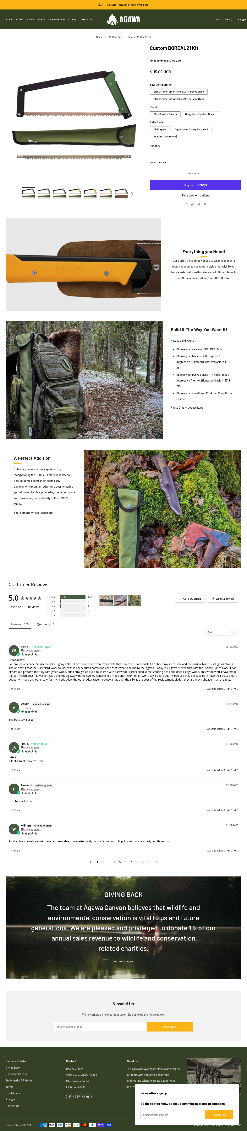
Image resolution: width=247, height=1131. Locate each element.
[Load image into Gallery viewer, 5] (90, 193)
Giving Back (13, 1067)
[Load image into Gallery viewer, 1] (28, 193)
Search (239, 21)
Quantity (155, 145)
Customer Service (17, 1074)
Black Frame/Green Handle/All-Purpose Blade (179, 91)
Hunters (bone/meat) (165, 136)
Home (99, 37)
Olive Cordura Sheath (165, 114)
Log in (216, 19)
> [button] (157, 862)
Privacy (10, 1099)
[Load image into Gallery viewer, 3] (59, 193)
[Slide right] (132, 194)
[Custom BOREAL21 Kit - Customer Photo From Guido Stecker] (120, 600)
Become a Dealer (16, 1061)
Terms (9, 1086)
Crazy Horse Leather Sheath (200, 114)
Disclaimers (13, 1093)
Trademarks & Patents (19, 1080)
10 (149, 862)
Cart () (228, 19)
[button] (230, 688)
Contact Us (12, 1106)
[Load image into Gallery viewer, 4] (75, 193)
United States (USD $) (19, 1125)
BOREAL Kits (115, 37)
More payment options (195, 195)
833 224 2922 (74, 1069)
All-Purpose (160, 129)
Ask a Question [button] (192, 598)
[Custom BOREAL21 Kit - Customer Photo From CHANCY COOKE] (106, 600)
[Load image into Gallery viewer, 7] (121, 193)
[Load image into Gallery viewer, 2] (44, 193)
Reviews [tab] (16, 624)
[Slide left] (17, 194)
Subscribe (219, 1114)
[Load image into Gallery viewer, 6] (106, 193)
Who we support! (123, 961)
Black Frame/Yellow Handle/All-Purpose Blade (179, 98)
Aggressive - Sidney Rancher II (191, 129)
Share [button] (16, 688)
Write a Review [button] (225, 598)
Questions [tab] (43, 624)
